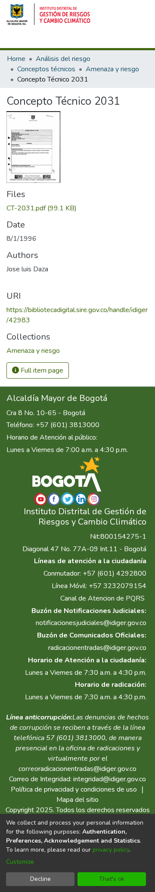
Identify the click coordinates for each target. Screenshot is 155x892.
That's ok (111, 879)
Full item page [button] (41, 370)
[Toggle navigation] (136, 40)
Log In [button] (106, 40)
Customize (20, 862)
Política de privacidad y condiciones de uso (74, 789)
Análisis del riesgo (63, 59)
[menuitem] (88, 40)
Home (16, 59)
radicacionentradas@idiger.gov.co (97, 647)
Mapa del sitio (77, 799)
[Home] (48, 14)
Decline (40, 879)
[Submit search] (76, 40)
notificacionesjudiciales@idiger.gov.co (91, 623)
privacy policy (111, 850)
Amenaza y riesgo (112, 69)
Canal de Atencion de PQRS (102, 598)
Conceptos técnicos (46, 69)
